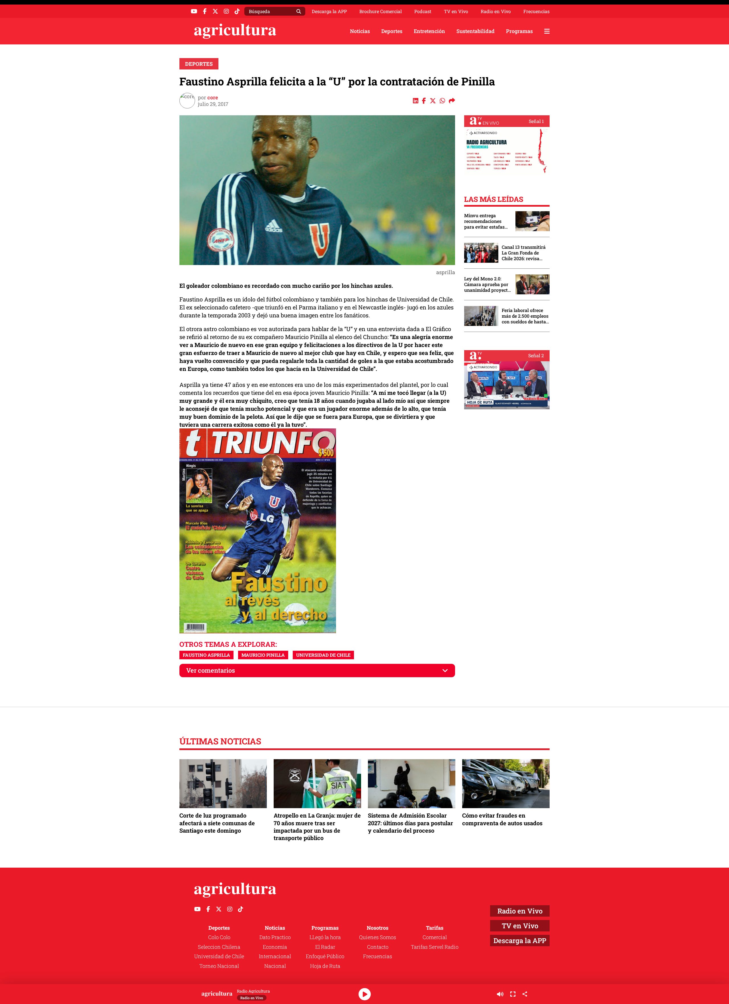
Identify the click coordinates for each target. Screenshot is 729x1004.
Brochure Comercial (380, 11)
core (212, 97)
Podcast (422, 11)
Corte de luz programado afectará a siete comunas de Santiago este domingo (217, 823)
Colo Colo (219, 937)
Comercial (435, 937)
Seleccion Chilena (219, 946)
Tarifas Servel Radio (434, 946)
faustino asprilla (206, 655)
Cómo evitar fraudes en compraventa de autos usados (502, 819)
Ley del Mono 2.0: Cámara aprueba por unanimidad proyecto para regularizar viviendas (487, 284)
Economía (275, 946)
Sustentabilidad (475, 31)
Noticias (360, 31)
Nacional (275, 965)
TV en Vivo (456, 11)
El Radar (325, 946)
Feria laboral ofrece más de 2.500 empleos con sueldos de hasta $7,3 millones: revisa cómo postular (525, 316)
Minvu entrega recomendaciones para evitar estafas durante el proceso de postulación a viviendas (487, 221)
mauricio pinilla (263, 655)
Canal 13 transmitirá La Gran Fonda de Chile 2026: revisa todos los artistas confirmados (524, 252)
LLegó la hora (325, 937)
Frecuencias (536, 11)
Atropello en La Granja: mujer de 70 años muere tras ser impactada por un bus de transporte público (317, 826)
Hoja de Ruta (325, 965)
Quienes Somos (377, 937)
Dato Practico (275, 937)
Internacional (275, 956)
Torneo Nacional (219, 965)
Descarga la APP (329, 11)
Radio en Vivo (496, 11)
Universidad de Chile (219, 956)
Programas (519, 31)
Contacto (377, 946)
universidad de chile (323, 655)
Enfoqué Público (325, 956)
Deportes (391, 31)
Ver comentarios (210, 670)
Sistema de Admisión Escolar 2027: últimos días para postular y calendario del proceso (410, 823)
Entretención (429, 31)
